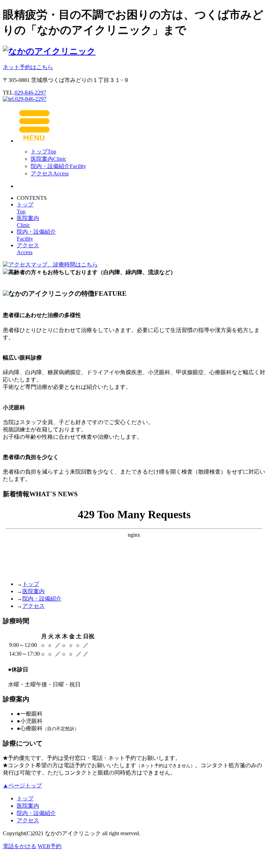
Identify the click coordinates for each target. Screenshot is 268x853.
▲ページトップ (22, 785)
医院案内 (48, 159)
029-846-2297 (30, 93)
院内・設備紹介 (58, 166)
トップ (43, 151)
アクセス (50, 173)
